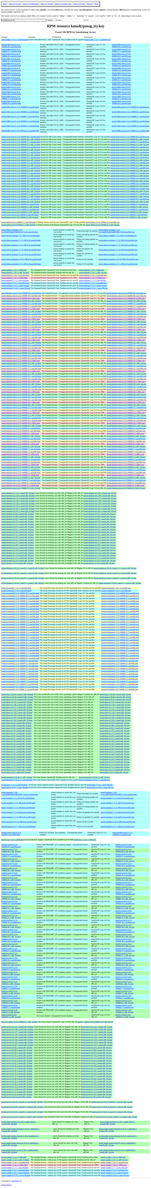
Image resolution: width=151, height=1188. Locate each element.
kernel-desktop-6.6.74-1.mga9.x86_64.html (17, 524)
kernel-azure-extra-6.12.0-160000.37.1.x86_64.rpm (129, 145)
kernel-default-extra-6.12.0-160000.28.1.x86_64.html (21, 405)
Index (5, 4)
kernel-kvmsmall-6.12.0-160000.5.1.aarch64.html (19, 682)
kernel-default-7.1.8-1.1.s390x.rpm (92, 278)
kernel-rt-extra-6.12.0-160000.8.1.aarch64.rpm (124, 978)
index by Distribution (31, 4)
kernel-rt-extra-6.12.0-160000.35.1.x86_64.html (11, 879)
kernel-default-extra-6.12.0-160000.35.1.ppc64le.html (21, 327)
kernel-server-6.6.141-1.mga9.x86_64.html (17, 1027)
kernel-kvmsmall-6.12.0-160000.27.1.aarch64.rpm (120, 650)
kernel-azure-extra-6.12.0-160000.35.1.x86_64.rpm (129, 155)
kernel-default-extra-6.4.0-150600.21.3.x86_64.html (20, 488)
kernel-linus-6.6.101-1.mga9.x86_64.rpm (115, 720)
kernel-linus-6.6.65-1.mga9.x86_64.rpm (114, 736)
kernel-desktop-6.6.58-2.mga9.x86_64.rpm (99, 532)
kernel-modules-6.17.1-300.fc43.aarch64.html (18, 827)
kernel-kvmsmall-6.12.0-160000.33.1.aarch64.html (20, 619)
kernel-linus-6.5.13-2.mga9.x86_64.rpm (114, 765)
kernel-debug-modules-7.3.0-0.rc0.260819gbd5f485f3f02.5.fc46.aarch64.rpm (117, 231)
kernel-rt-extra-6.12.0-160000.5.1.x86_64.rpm (124, 1011)
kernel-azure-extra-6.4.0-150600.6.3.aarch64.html (19, 215)
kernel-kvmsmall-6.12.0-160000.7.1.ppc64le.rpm (119, 674)
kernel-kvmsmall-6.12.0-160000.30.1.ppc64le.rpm (120, 637)
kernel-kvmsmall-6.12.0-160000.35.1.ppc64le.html (20, 611)
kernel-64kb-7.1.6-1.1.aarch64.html (14, 40)
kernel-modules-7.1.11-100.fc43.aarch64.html (18, 808)
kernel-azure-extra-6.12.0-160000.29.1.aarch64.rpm (129, 184)
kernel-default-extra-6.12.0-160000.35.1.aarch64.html (21, 324)
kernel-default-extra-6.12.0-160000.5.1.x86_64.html (20, 478)
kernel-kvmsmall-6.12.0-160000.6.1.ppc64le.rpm (119, 679)
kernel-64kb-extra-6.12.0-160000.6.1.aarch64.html (20, 121)
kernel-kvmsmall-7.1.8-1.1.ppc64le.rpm (116, 588)
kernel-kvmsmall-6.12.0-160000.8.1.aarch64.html (19, 666)
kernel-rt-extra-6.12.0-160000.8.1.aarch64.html (10, 978)
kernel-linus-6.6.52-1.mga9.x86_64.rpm (114, 744)
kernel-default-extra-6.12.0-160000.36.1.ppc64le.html (21, 317)
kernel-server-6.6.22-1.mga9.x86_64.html (16, 1081)
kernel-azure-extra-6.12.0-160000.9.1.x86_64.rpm (129, 207)
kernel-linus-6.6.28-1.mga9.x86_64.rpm (114, 754)
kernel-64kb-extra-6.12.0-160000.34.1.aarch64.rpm (121, 64)
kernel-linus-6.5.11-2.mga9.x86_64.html (16, 767)
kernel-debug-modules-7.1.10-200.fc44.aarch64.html (21, 250)
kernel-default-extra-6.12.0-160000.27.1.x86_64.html (21, 415)
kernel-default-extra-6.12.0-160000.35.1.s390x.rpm (126, 330)
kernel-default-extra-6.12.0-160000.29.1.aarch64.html (21, 387)
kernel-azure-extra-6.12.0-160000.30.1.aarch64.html (20, 178)
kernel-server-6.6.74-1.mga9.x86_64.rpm (96, 1058)
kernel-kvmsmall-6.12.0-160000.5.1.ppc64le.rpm (119, 684)
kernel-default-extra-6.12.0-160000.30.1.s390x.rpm (126, 382)
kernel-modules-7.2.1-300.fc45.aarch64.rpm (117, 798)
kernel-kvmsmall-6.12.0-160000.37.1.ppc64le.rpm (120, 601)
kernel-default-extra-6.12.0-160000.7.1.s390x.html (20, 454)
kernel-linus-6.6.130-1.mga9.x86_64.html (16, 710)
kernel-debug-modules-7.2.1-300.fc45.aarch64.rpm (117, 236)
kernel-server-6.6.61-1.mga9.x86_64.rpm (96, 1063)
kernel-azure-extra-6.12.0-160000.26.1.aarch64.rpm (129, 199)
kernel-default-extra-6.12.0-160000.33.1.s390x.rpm (126, 350)
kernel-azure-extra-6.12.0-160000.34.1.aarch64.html (20, 158)
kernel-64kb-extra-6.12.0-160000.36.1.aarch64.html (11, 55)
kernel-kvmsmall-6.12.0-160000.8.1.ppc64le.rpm (119, 669)
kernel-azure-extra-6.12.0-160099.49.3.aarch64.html (20, 137)
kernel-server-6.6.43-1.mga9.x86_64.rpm (96, 1074)
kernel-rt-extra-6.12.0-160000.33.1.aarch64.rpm (125, 893)
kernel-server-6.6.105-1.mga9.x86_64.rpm (96, 1042)
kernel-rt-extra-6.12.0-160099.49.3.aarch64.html (11, 846)
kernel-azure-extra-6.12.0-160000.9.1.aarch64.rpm (129, 204)
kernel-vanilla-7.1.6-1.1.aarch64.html (15, 1170)
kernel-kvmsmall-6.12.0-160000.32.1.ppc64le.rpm (120, 627)
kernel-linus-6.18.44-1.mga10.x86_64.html (17, 697)
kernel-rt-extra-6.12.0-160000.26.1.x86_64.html (11, 964)
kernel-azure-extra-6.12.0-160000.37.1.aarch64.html (20, 142)
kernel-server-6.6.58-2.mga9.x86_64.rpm (96, 1066)
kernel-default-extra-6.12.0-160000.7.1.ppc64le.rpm (126, 452)
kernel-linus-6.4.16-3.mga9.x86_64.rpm (114, 770)
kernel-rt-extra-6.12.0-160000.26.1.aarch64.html (11, 959)
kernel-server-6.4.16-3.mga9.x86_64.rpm (96, 1094)
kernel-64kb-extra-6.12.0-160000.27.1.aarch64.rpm (121, 98)
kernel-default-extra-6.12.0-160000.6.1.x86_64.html (20, 467)
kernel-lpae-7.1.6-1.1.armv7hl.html (14, 785)
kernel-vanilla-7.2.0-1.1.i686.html (13, 1157)
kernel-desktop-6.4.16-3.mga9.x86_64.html (17, 561)
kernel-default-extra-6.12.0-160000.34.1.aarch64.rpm (126, 335)
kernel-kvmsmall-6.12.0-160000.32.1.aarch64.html (20, 624)
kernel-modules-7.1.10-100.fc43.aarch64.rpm (117, 817)
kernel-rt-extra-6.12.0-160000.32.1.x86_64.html (11, 907)
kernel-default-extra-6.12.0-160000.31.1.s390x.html (20, 371)
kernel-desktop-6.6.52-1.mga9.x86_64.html (17, 535)
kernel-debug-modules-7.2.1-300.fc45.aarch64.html (20, 236)
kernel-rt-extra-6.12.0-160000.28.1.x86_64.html (11, 945)
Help (96, 4)
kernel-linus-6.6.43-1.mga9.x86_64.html (16, 749)
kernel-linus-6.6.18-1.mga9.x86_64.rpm (114, 759)
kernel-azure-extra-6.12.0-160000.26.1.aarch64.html (20, 199)
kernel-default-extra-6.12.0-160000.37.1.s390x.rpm (126, 309)
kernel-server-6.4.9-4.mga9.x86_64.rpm (96, 1097)
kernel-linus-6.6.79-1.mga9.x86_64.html (16, 731)
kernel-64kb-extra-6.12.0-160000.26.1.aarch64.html (11, 102)
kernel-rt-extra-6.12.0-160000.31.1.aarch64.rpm (125, 912)
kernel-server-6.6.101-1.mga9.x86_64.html (17, 1045)
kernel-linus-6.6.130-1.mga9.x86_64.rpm (115, 710)
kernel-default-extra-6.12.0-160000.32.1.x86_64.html (21, 363)
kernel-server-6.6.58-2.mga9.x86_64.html (16, 1066)
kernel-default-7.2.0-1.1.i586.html (13, 270)
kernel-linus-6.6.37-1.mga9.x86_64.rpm (114, 752)
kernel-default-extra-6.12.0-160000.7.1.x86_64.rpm (126, 457)
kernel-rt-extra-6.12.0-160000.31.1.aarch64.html (11, 912)
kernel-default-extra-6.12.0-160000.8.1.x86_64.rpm (126, 447)
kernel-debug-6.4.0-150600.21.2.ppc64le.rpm (103, 222)
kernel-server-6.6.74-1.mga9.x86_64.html (16, 1058)
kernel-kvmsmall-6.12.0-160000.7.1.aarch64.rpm (119, 671)
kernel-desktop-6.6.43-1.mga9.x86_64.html (17, 540)
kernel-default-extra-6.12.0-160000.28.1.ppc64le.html (21, 400)
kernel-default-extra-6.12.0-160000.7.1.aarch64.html (20, 449)
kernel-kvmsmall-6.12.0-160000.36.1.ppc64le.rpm (120, 606)
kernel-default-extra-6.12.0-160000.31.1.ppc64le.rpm (126, 369)
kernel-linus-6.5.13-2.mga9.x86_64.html (16, 765)
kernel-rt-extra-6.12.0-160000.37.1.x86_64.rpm (124, 860)
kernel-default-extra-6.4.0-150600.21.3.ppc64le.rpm (126, 483)
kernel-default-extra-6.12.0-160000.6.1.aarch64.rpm (126, 459)
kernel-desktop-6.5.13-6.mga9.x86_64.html (17, 555)
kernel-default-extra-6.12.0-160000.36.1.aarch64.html (21, 314)
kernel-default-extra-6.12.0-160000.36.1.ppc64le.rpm (126, 317)
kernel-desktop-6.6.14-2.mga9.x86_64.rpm (99, 553)
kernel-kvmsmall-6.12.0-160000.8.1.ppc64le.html (19, 669)
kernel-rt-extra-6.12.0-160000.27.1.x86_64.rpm (124, 954)
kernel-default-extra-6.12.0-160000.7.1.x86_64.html (20, 457)
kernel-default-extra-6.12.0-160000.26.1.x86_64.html (21, 426)
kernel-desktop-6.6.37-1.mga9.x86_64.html (17, 542)
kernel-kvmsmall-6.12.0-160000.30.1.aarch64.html (20, 635)
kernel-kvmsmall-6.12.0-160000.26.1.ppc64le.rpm (120, 658)
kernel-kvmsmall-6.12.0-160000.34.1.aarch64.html (20, 614)
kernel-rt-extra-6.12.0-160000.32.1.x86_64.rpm (124, 907)
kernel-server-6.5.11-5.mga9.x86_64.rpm (96, 1092)
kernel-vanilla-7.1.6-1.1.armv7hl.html (15, 1173)
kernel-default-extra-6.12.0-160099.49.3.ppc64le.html (21, 296)
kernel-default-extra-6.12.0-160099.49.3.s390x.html (20, 298)
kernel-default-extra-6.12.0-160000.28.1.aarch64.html (21, 397)
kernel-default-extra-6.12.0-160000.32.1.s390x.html (20, 361)
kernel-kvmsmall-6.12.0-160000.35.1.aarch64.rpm (120, 609)
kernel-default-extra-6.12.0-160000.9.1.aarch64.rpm (126, 428)
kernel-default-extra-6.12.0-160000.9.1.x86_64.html (20, 436)
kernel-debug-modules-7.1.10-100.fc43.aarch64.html (21, 255)
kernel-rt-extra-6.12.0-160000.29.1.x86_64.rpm (124, 935)
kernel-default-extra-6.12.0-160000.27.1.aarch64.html (21, 408)
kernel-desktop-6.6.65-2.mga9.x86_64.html (17, 527)
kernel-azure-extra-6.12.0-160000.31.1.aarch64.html (20, 173)
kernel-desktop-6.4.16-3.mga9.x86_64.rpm (99, 561)
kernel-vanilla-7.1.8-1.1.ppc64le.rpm (114, 1162)
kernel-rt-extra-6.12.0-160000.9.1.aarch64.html (10, 968)
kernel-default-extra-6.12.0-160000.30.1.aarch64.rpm (126, 376)
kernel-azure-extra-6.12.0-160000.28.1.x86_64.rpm (129, 191)
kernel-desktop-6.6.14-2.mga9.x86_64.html (17, 553)
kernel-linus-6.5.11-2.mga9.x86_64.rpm (114, 767)
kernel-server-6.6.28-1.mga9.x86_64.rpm (96, 1079)
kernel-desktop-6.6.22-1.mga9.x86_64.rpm (99, 548)
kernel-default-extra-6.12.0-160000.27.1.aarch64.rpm (126, 408)
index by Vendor (47, 4)
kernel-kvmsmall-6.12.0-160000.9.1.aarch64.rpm (119, 661)
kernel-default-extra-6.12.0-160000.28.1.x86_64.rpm (126, 405)
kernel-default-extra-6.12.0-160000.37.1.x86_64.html (21, 311)
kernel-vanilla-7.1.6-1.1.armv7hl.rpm (114, 1173)
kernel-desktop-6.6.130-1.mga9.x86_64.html (18, 501)
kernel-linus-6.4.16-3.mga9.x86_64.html (16, 770)
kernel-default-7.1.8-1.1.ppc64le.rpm (93, 275)
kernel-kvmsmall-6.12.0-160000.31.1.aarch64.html (20, 630)
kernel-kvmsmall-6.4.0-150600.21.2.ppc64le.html (19, 689)
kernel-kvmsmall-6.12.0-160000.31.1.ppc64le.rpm (120, 632)
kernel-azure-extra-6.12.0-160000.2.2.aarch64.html (20, 210)
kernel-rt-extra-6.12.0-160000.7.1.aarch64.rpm (124, 987)
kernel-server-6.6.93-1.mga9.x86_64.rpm (96, 1048)
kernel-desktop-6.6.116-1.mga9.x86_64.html (17, 506)
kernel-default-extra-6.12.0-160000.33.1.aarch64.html (21, 345)
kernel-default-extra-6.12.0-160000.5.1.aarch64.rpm (126, 470)
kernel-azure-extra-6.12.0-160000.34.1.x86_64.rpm (129, 160)
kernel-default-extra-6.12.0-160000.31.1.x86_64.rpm (126, 374)
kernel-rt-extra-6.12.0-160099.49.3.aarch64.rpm (125, 846)
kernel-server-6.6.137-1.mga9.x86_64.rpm (96, 1032)
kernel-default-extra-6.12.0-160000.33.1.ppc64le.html (21, 348)
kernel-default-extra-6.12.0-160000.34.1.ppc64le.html (21, 337)
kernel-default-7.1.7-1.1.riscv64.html (15, 280)
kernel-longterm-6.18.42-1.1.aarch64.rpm (94, 780)
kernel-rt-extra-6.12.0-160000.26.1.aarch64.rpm (125, 959)
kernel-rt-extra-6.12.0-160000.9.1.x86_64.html (10, 973)
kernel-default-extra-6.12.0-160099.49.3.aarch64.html (21, 293)
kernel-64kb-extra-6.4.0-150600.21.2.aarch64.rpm (130, 131)
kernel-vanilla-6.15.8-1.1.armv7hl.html (15, 1175)
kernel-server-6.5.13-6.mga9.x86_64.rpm (96, 1089)
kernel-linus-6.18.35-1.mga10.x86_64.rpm (115, 700)
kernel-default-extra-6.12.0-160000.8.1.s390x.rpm (125, 444)
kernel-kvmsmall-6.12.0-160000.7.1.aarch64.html (19, 671)
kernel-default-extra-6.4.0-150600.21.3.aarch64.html (20, 480)
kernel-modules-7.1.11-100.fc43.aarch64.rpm (117, 808)
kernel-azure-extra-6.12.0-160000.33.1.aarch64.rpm (129, 163)
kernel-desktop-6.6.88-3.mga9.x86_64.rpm (99, 516)
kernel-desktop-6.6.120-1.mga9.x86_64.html (18, 503)
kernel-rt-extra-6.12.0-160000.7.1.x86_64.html (10, 992)
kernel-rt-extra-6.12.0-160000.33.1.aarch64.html (11, 893)
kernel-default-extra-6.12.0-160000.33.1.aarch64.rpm (126, 345)
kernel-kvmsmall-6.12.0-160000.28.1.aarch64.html (20, 645)
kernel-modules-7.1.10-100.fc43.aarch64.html (18, 817)
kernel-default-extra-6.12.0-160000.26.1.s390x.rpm (126, 423)
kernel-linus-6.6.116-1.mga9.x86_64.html (16, 715)
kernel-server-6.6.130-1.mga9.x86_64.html (17, 1035)
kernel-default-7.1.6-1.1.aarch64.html (15, 283)
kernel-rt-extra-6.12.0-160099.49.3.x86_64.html (11, 850)
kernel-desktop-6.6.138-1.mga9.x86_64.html (18, 496)
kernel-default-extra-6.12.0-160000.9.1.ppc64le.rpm (126, 431)
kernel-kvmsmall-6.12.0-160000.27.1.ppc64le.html (20, 653)
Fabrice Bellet (6, 1185)
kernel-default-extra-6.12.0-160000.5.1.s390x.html (20, 475)
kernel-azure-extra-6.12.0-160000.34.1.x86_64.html (20, 160)
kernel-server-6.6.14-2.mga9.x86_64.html (16, 1087)
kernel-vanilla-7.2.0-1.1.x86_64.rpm (114, 1160)
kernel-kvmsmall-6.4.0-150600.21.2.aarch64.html (19, 687)
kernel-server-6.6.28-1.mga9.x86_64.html (16, 1079)
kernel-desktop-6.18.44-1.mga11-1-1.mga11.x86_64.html (22, 583)
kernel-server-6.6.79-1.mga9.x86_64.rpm (96, 1055)
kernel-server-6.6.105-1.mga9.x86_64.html (17, 1042)
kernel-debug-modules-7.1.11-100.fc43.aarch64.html (20, 245)
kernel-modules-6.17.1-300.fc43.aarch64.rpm (117, 827)
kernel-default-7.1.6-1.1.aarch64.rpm (93, 283)
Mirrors (89, 4)
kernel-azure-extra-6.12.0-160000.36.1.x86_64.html (20, 150)
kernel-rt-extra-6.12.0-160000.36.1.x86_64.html (11, 869)
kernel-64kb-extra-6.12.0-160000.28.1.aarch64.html (11, 93)
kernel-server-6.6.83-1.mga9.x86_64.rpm (96, 1053)
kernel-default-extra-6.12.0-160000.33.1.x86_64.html (21, 353)
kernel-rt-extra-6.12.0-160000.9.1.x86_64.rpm (124, 973)
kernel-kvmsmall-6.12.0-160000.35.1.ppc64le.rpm (120, 611)
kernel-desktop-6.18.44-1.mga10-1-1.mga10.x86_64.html (22, 578)
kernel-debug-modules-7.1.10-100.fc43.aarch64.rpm (118, 255)
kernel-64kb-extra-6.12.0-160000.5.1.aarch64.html (20, 126)
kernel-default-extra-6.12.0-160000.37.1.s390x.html (20, 309)
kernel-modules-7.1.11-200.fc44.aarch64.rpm (117, 803)
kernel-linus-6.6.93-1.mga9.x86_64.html (16, 723)
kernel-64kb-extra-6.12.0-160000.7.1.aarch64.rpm (130, 117)
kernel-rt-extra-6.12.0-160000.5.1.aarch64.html (10, 1006)
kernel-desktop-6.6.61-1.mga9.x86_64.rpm (99, 529)
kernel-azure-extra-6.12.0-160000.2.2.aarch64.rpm (129, 210)
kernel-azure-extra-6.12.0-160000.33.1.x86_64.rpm (129, 165)
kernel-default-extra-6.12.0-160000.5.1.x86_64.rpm (126, 478)
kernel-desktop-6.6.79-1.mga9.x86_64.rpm (99, 522)
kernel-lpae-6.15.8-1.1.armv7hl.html (14, 787)
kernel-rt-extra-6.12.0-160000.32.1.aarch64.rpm (125, 902)
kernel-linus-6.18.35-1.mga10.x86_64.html (17, 700)
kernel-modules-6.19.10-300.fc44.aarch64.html (18, 822)
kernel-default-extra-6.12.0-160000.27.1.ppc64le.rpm (126, 410)
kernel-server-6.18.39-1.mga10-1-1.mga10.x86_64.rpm (111, 1107)
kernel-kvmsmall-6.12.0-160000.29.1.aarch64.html (20, 640)
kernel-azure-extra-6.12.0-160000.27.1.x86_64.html (20, 197)
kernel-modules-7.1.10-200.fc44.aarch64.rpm (117, 812)
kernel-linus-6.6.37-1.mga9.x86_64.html (16, 752)
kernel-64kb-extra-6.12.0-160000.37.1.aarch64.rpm (121, 50)
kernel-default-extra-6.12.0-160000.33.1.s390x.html (20, 350)
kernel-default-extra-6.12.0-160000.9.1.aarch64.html (20, 428)
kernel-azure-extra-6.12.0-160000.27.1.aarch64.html (20, 194)
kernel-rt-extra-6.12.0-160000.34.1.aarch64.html (11, 883)
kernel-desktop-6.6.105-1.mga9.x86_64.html (18, 509)
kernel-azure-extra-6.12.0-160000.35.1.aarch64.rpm (129, 152)
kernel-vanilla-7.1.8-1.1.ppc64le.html (15, 1162)
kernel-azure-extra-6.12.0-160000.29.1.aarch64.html (20, 184)
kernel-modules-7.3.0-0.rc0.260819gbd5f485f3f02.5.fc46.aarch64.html (19, 793)
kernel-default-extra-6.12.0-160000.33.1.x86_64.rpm (126, 353)
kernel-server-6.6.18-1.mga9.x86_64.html (16, 1084)
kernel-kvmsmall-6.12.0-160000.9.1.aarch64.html (19, 661)
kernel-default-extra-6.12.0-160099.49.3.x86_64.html (21, 301)
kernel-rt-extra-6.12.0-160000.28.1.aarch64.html (11, 940)
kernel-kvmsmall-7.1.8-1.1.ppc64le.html (16, 588)
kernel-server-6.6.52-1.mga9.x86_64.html (16, 1068)
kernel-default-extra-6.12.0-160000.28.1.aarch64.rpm (126, 397)
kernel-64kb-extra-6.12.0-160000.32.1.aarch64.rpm (121, 74)
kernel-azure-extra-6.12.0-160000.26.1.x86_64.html (20, 202)
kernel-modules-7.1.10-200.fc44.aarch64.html (18, 812)
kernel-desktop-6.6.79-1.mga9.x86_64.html (17, 522)
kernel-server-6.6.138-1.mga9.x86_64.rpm (96, 1029)
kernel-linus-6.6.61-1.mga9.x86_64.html (16, 739)
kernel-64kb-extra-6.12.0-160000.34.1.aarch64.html (11, 64)
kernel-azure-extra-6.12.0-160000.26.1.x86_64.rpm (129, 202)
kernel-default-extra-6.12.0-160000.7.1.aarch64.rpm (126, 449)
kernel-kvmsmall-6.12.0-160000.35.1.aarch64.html (20, 609)
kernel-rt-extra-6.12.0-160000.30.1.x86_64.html (11, 926)
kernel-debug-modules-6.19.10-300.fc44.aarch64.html (21, 259)
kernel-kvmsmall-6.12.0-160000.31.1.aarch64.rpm (120, 630)
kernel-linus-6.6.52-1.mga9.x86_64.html (16, 744)
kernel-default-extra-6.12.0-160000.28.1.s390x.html (20, 402)
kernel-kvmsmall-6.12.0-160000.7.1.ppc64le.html (19, 674)
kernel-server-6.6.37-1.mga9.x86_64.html (16, 1076)
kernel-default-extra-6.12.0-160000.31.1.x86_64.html (21, 374)
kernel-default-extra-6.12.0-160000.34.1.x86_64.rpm (126, 343)
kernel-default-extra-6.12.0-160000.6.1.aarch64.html (20, 459)
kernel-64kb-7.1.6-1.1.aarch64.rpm (97, 40)
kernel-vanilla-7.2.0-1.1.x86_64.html (15, 1160)
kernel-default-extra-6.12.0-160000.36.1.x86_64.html (21, 322)
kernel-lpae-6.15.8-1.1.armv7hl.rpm (100, 787)
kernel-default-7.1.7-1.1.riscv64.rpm (92, 280)
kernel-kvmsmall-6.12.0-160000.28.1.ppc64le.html (20, 648)
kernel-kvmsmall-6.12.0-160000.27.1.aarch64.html (20, 650)
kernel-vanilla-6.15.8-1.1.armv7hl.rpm (115, 1175)
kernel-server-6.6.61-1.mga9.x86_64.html (16, 1063)
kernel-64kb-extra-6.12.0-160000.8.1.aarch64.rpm (130, 112)
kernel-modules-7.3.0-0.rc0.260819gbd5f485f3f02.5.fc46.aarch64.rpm (119, 793)
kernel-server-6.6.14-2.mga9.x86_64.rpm (96, 1087)
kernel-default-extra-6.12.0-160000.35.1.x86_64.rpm (126, 332)
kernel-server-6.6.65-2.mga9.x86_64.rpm (96, 1061)
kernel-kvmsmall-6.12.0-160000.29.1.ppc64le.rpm (120, 643)
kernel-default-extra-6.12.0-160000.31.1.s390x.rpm (126, 371)
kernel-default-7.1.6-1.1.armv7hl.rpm (93, 286)
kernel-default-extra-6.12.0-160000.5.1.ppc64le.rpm (126, 472)
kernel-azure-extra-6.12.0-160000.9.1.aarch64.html (20, 204)
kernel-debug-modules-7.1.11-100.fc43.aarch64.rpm (118, 245)
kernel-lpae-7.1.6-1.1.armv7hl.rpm (100, 785)
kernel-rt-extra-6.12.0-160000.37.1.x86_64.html (11, 860)
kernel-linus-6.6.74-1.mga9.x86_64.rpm (114, 733)
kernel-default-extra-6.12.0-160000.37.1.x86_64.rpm (126, 311)
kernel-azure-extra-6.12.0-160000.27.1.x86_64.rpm (129, 197)
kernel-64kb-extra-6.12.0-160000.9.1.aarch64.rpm (130, 107)
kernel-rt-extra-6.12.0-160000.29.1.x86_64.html (11, 935)
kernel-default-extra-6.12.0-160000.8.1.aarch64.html (20, 439)
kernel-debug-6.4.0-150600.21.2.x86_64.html (18, 225)
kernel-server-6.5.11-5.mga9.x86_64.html (16, 1092)
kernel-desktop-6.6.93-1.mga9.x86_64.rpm (99, 514)
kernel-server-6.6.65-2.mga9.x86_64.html (16, 1061)
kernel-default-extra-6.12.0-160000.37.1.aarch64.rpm (126, 304)
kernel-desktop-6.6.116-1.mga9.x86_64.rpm (99, 506)
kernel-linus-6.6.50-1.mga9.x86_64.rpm (114, 746)
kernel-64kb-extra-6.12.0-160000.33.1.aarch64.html (11, 69)
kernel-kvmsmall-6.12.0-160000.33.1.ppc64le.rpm (120, 622)
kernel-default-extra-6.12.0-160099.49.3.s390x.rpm (126, 298)
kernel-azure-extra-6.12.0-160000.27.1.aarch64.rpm (129, 194)
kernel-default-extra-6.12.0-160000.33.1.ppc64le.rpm (126, 348)
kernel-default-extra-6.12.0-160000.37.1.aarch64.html (21, 304)
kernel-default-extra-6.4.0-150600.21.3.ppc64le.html (20, 483)
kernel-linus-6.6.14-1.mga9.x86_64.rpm (114, 762)
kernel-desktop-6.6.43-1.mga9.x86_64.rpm (99, 540)
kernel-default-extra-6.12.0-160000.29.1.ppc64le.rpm (126, 389)
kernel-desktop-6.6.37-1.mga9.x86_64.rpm (99, 542)
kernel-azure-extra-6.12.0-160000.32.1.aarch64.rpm (129, 168)
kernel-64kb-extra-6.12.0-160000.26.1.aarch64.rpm (121, 102)
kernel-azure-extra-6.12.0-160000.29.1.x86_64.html (20, 186)
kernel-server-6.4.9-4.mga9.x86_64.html (16, 1097)
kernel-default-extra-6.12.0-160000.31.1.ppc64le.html (21, 369)
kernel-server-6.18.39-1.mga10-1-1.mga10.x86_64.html (22, 1107)
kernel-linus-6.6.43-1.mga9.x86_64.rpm (114, 749)
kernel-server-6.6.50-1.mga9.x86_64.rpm (96, 1071)
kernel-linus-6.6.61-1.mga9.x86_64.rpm (114, 739)
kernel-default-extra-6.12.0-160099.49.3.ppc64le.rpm (126, 296)
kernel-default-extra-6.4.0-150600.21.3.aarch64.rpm (126, 480)
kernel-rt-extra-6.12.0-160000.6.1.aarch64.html (10, 997)
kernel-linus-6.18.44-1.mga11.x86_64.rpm (115, 694)
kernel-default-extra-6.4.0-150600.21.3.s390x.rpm (125, 485)
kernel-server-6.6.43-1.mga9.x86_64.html (16, 1074)
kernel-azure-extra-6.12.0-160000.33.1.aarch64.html (20, 163)
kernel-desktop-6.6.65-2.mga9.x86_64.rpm (99, 527)
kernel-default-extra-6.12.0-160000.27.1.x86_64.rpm (126, 415)
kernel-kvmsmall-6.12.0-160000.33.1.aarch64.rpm (120, 619)
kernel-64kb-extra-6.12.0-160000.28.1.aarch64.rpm (121, 93)
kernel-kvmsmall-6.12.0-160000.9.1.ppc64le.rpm (119, 663)
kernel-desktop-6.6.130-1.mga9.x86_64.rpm (99, 501)
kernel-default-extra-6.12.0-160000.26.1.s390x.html (20, 423)
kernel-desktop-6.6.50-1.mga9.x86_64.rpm (99, 537)
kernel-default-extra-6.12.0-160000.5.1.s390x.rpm (125, 475)
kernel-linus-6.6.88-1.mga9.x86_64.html (16, 726)
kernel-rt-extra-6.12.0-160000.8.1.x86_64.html (10, 983)
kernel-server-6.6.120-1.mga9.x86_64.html (17, 1037)
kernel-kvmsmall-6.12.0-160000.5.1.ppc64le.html (19, 684)
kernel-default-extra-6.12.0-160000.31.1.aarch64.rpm (126, 366)
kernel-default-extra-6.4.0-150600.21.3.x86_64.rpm (126, 488)
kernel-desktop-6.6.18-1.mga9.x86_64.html (17, 550)
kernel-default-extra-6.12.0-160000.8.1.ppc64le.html (20, 441)
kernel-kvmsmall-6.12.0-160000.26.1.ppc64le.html (20, 658)
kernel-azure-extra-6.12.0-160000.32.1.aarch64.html (20, 168)
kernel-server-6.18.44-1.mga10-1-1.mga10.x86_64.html (22, 1112)
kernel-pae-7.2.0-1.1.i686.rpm (85, 840)
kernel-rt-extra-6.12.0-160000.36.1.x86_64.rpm (124, 869)
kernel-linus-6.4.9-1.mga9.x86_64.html (15, 772)
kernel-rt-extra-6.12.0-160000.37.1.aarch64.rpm (125, 855)
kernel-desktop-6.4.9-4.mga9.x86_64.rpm (98, 563)
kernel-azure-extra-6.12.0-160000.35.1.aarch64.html (20, 152)
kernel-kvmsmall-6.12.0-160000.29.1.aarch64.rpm (120, 640)
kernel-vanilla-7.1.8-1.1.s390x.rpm (113, 1165)
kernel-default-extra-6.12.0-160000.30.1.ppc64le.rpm (126, 379)
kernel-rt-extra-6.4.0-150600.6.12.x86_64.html (11, 1016)
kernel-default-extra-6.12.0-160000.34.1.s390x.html (20, 340)
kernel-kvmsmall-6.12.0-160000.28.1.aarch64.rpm (120, 645)
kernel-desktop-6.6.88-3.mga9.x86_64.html (17, 516)
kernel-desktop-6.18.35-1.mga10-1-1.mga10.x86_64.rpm (115, 568)
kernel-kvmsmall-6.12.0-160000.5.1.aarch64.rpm (119, 682)
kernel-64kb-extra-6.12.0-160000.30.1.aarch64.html (11, 83)
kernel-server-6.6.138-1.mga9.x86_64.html (17, 1029)
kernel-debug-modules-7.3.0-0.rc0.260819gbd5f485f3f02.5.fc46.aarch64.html (19, 231)
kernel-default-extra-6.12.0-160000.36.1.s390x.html (20, 319)
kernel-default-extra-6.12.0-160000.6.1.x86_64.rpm (126, 467)
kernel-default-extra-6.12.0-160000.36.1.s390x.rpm (126, 319)
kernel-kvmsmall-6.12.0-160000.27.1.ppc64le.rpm (120, 653)
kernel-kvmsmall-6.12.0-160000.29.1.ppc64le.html (20, 643)
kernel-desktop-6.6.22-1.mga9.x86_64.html (17, 548)
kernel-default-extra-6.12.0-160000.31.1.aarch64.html (21, 366)
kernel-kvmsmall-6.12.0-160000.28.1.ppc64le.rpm (120, 648)
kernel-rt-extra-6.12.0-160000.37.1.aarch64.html (11, 855)
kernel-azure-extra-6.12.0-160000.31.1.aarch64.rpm (129, 173)
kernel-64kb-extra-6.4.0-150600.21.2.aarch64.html (20, 131)
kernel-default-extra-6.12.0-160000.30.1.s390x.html (20, 382)
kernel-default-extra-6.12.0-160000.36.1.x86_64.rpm (126, 322)
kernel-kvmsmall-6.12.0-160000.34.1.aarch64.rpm (120, 614)
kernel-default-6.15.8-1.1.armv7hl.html (15, 288)
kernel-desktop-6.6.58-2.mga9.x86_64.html (17, 532)
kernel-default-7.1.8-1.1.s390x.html (14, 278)
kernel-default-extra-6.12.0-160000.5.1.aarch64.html (20, 470)
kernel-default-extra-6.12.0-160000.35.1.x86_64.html (21, 332)
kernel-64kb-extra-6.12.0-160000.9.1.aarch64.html (20, 107)
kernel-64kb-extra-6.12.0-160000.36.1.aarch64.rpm (121, 55)
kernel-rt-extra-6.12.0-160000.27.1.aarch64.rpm (125, 950)
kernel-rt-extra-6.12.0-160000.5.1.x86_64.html (10, 1011)
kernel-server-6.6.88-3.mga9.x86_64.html (16, 1050)
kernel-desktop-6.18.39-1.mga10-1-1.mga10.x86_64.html (22, 573)
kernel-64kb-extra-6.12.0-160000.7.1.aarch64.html (20, 117)
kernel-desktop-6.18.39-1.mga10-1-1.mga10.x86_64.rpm (115, 573)
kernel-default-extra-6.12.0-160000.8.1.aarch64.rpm (126, 439)
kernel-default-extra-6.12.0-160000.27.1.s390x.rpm (126, 413)
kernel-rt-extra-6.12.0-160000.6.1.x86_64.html (10, 1002)
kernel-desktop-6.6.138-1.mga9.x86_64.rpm (99, 496)
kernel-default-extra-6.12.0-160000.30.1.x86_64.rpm (126, 384)
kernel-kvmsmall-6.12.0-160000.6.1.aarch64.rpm (119, 676)
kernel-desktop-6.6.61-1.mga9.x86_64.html (17, 529)
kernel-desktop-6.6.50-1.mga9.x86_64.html (17, 537)
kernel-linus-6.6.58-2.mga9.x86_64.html (16, 741)
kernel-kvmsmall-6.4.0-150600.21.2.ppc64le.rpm (119, 689)
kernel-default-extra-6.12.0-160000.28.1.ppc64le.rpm (126, 400)
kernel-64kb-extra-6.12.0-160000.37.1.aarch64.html (11, 50)
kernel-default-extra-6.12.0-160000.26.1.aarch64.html (21, 418)
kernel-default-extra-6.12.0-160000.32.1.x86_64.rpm (126, 363)
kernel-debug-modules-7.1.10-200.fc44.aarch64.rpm (118, 250)
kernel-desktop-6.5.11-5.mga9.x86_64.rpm (99, 558)
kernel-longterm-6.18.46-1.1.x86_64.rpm (94, 777)
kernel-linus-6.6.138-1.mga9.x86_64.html (16, 705)
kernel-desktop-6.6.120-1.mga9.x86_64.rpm (99, 503)
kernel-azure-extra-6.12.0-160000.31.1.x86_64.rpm (129, 176)
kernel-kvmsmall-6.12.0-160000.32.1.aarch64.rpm (120, 624)
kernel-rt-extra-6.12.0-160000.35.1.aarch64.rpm (125, 874)
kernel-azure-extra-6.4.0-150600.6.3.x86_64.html (19, 217)
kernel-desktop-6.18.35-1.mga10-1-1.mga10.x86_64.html (22, 568)
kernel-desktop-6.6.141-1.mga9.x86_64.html (18, 493)
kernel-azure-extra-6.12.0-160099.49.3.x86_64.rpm (129, 139)
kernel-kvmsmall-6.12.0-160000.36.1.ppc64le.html (20, 606)
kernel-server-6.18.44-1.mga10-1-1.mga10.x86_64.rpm (111, 1112)
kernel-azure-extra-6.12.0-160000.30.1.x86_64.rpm (129, 181)
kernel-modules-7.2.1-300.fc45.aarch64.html (17, 798)
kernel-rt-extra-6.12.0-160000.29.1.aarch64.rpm (125, 931)
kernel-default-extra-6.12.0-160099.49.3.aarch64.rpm (126, 293)
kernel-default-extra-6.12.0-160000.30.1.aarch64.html (21, 376)
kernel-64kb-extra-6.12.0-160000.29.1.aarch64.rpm (121, 88)
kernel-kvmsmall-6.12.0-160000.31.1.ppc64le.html (20, 632)
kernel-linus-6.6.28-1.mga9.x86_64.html (16, 754)
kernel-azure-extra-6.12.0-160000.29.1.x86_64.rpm (129, 186)
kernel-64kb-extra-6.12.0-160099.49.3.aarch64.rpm (121, 46)
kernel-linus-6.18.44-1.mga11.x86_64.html (17, 694)
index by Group (15, 4)
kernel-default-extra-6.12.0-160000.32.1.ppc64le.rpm (126, 358)
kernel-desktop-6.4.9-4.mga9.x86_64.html (17, 563)
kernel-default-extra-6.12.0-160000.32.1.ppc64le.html (21, 358)
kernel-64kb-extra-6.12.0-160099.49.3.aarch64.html (11, 46)
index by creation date (63, 4)
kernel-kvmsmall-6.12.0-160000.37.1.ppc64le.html (20, 601)
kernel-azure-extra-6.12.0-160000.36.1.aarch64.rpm (129, 147)
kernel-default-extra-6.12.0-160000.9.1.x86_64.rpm (126, 436)
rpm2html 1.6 (16, 1181)
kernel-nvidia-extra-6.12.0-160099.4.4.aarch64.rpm (122, 834)
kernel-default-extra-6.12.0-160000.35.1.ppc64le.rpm (126, 327)
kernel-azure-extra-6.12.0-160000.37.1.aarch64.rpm (129, 142)
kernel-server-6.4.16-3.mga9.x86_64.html (16, 1094)
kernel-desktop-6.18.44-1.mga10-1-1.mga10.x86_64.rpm (115, 578)
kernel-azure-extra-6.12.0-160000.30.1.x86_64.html (20, 181)
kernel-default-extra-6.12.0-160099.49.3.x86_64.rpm (126, 301)
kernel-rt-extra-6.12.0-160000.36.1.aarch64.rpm (125, 865)
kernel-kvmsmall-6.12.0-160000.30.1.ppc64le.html (20, 637)
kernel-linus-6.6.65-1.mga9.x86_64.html (16, 736)
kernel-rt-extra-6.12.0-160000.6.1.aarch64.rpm (124, 997)
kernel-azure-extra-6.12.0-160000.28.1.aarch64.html (20, 189)
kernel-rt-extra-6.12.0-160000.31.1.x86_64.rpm (124, 917)
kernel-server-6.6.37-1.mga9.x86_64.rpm (96, 1076)
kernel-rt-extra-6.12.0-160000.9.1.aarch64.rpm (124, 968)
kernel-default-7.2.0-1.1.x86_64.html (15, 273)
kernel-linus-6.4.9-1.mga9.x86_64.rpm (114, 772)
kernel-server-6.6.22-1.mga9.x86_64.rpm (96, 1081)
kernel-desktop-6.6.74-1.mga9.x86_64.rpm (99, 524)
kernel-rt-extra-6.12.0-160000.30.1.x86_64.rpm (124, 926)
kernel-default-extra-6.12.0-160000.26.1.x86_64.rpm (126, 426)
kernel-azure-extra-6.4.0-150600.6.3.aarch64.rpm (128, 215)
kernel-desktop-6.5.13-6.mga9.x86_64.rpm (99, 555)
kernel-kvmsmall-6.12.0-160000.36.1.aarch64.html (20, 604)
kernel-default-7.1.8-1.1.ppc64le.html (15, 275)
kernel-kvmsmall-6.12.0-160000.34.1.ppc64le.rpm (120, 617)
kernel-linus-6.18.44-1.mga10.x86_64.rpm (115, 697)
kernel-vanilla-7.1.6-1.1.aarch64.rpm (114, 1170)
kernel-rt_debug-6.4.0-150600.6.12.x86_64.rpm (95, 1022)
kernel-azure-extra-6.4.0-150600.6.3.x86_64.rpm (128, 217)
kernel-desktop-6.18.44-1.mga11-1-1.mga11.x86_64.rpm (120, 583)
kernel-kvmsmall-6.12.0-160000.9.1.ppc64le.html (19, 663)
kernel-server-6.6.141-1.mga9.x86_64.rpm (96, 1027)
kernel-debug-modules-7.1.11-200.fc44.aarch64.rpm (118, 240)
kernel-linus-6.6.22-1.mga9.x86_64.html (16, 757)
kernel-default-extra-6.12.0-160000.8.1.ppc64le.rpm (126, 441)
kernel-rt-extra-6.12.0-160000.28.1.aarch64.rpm (125, 940)
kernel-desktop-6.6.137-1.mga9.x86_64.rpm (99, 498)
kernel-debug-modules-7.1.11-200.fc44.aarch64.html (20, 240)
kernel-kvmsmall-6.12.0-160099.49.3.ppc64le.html (20, 596)
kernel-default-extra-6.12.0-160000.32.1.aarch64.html (21, 356)
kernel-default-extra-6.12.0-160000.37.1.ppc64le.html (21, 306)
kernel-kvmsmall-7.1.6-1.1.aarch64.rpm (116, 591)
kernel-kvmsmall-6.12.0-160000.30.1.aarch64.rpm (120, 635)
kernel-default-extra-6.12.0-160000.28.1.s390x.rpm (126, 402)
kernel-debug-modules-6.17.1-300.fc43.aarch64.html (21, 264)
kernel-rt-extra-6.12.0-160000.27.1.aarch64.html (11, 950)
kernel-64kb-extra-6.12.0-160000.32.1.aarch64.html (11, 74)
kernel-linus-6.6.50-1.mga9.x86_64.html (16, 746)
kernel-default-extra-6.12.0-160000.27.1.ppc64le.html (21, 410)
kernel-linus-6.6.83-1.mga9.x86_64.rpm (114, 728)
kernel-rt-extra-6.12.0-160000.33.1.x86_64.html (11, 898)
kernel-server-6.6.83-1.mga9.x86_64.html (16, 1053)
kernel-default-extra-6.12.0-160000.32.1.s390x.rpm (126, 361)
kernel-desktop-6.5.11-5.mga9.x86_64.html (17, 558)
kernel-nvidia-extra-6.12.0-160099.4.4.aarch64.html (11, 834)
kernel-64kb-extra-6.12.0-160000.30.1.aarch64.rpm (121, 83)
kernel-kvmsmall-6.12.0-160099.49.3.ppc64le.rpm (120, 596)
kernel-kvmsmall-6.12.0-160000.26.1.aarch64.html (20, 656)
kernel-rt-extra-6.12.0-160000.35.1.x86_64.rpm (124, 879)
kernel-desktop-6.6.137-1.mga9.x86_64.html (18, 498)
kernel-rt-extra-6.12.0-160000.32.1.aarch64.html (11, 902)
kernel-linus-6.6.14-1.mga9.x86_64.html (16, 762)
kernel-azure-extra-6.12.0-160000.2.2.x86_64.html (20, 212)
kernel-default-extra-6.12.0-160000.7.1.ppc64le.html (20, 452)
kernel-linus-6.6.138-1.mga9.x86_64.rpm (115, 705)
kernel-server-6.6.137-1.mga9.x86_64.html (17, 1032)
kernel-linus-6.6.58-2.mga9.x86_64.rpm (114, 741)
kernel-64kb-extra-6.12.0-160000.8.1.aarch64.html (20, 112)
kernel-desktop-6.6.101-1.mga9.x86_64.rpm (99, 511)
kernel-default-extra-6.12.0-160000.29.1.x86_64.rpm (126, 395)
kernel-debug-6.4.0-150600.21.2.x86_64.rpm (102, 225)
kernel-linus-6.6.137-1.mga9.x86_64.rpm (115, 707)
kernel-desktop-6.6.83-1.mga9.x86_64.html (17, 519)
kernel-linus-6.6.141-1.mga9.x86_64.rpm (115, 702)
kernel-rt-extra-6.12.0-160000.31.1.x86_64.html (11, 917)
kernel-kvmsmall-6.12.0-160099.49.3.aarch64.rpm (120, 593)
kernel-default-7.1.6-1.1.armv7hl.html (15, 286)
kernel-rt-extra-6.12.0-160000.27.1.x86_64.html (11, 954)
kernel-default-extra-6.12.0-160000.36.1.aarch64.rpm (126, 314)
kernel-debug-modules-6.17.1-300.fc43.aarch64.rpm (118, 264)
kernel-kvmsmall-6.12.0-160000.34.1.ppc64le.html (20, 617)
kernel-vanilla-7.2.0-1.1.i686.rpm (113, 1157)
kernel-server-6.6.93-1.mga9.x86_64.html (16, 1048)
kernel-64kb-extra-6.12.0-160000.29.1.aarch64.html (11, 88)
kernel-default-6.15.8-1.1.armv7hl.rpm (93, 288)
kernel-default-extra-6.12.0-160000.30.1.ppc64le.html (21, 379)
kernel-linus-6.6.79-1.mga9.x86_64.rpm (114, 731)
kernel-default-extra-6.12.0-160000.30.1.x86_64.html (21, 384)
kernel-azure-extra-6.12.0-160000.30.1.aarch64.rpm (129, 178)
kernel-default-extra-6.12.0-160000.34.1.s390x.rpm (126, 340)
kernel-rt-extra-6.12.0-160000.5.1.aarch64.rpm (124, 1006)
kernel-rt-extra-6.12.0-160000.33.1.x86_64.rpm (124, 898)
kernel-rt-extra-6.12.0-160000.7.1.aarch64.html (10, 987)
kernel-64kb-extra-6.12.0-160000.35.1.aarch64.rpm (121, 60)
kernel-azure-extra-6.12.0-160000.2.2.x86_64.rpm (129, 212)
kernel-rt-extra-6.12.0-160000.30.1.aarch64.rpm (125, 921)
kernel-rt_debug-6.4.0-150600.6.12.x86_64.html (19, 1022)
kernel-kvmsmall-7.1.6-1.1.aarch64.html (16, 591)
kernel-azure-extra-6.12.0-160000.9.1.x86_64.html (20, 207)
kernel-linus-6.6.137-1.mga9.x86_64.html (16, 707)
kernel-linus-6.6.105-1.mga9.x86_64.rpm (115, 718)
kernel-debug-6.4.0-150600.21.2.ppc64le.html (18, 222)
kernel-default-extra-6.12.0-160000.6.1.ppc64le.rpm (126, 462)
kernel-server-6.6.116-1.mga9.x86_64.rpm (96, 1040)
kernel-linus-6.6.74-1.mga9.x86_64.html (16, 733)
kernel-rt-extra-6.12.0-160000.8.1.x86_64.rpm (124, 983)
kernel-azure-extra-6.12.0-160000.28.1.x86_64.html (20, 191)
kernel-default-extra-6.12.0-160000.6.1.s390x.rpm (125, 465)
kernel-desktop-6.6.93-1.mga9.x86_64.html (17, 514)
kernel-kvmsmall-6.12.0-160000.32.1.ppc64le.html (20, 627)
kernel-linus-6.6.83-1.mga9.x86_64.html (16, 728)
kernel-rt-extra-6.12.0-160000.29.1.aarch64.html (11, 931)
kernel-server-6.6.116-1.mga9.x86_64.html (17, 1040)
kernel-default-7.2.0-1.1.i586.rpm (91, 270)
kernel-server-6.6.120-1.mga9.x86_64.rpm (96, 1037)
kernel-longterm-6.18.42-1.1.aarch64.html (16, 780)
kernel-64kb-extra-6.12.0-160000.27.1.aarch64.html (11, 98)
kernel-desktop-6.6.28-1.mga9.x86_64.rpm (99, 545)
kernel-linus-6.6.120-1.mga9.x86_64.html (16, 713)
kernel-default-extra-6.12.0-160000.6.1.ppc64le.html (20, 462)
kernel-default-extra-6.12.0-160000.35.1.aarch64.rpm (126, 324)
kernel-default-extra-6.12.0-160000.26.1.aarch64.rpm (126, 418)
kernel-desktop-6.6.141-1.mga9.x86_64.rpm (99, 493)
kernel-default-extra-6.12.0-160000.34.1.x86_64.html (21, 343)
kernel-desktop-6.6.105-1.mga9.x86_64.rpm (99, 509)
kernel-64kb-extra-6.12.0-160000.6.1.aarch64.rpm (130, 121)
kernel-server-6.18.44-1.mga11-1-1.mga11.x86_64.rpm (116, 1117)
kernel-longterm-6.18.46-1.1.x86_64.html (16, 777)
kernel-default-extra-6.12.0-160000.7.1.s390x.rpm (125, 454)
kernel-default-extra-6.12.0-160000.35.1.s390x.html (20, 330)
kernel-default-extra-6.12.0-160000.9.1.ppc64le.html (20, 431)
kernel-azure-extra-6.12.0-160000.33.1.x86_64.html (20, 165)
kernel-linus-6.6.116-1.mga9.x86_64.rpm (115, 715)
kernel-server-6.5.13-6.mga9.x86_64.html (16, 1089)
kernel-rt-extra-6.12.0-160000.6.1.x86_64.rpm (124, 1002)
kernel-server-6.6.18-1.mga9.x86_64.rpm (96, 1084)
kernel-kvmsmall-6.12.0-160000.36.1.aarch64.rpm (120, 604)
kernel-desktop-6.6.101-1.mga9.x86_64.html (18, 511)
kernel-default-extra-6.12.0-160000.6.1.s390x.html (20, 465)
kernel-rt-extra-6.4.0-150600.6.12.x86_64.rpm (124, 1016)
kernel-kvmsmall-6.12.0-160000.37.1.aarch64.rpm (120, 598)
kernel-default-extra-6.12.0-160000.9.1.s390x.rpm (125, 434)
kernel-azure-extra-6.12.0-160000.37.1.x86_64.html (20, 145)
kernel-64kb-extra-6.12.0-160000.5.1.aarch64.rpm (130, 126)
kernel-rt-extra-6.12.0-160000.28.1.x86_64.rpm (124, 945)
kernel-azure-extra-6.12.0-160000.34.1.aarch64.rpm (129, 158)
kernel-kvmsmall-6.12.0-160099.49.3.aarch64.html (20, 593)
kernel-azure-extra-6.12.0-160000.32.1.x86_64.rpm (129, 171)
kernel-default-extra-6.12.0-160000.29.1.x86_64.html (21, 395)
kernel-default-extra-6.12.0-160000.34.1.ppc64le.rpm (126, 337)
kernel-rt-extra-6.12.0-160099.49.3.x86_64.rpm (124, 850)
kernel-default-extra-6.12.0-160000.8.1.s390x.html (20, 444)
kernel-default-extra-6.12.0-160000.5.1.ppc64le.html (20, 472)
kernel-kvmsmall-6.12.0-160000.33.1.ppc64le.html (20, 622)
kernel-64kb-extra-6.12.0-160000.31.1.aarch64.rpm (121, 79)
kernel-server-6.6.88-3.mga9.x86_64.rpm (96, 1050)
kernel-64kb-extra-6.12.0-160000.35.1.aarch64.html (11, 60)
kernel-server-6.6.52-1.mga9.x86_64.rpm (96, 1068)
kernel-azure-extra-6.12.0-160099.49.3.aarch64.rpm (129, 137)
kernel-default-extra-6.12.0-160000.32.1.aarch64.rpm (126, 356)
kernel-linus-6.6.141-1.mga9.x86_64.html (16, 702)
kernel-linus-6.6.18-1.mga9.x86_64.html (16, 759)
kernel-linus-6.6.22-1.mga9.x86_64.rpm (114, 757)
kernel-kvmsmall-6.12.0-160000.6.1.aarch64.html (19, 676)
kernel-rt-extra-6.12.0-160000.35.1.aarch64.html (11, 874)
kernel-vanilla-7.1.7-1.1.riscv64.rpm (114, 1168)
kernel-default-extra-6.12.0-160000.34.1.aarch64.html (21, 335)
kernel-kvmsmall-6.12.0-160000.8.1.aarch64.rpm (119, 666)
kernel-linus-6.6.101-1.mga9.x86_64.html (16, 720)
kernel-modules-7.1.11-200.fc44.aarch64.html (18, 803)
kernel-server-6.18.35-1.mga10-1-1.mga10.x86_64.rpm (111, 1102)
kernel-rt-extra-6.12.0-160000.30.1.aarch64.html (11, 921)
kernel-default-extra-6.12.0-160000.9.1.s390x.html (20, 434)
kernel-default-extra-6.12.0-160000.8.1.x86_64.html (20, 447)
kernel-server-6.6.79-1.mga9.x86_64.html (16, 1055)
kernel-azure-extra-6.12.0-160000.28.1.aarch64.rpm (129, 189)
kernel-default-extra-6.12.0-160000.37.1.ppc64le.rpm (126, 306)
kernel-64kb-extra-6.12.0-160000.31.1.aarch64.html (11, 79)
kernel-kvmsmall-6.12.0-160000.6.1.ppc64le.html (19, 679)
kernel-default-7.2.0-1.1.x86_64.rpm (92, 273)
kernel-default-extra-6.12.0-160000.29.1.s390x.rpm (126, 392)
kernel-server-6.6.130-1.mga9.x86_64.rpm (96, 1035)
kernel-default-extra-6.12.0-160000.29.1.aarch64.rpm (126, 387)
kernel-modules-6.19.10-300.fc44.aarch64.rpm (118, 822)
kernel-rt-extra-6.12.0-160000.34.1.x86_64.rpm (124, 888)
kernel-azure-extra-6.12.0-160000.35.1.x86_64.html (20, 155)
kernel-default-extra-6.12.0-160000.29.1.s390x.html (20, 392)
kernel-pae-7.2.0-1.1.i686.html (12, 840)
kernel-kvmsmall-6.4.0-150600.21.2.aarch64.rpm (119, 687)
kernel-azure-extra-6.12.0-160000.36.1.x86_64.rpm (129, 150)
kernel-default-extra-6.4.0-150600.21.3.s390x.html (20, 485)
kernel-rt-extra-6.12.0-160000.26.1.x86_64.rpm (124, 964)
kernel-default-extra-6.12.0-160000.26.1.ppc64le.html (21, 421)
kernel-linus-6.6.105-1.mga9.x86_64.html (16, 718)
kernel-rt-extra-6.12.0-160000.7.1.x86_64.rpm (124, 992)
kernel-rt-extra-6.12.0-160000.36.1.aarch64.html (11, 865)
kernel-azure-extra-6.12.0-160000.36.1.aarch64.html (20, 147)
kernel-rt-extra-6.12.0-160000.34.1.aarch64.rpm (125, 883)
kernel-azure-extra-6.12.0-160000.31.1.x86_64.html (20, 176)
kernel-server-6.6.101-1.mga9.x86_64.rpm (96, 1045)
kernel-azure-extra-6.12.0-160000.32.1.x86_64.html (20, 171)
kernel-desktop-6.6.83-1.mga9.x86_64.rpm (99, 519)
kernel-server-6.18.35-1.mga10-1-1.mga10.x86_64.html (22, 1102)
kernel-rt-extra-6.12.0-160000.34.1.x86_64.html (11, 888)
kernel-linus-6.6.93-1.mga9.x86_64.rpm (114, 723)
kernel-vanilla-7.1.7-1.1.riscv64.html (14, 1168)
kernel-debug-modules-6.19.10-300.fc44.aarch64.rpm (118, 259)
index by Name (79, 4)
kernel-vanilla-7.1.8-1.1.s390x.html (14, 1165)
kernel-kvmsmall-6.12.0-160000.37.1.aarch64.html (20, 598)
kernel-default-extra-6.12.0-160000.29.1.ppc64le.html (21, 389)
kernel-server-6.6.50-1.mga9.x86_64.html (16, 1071)
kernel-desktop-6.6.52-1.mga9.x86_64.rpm (99, 535)
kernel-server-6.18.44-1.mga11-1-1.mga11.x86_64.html (22, 1117)
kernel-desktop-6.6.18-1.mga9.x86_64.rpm (99, 550)
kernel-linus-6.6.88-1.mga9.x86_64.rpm (114, 726)
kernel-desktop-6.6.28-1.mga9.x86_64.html (17, 545)
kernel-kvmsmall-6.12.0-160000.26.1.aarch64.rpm (120, 656)
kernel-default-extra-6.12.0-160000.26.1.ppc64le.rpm (126, 421)
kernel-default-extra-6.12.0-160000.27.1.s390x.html (20, 413)
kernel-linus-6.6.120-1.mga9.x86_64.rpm (115, 713)
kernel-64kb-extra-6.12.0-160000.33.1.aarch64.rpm (121, 69)
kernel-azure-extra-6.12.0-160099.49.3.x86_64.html (20, 139)
